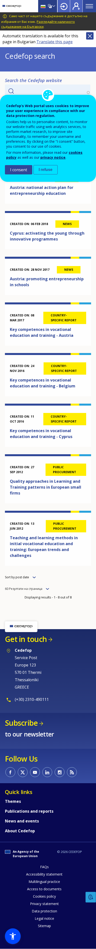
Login (64, 6)
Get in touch (26, 639)
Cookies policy (44, 896)
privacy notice (52, 157)
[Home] (11, 6)
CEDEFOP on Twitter (23, 772)
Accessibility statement (44, 874)
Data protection (44, 911)
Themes (13, 801)
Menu (89, 6)
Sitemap (44, 925)
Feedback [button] (91, 897)
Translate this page (54, 41)
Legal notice (44, 918)
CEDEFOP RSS (72, 772)
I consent (18, 169)
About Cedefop (20, 831)
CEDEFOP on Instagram (59, 772)
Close (90, 36)
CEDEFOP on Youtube (35, 772)
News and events (22, 821)
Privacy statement (44, 903)
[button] (13, 936)
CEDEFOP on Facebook (10, 772)
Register (76, 6)
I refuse (45, 170)
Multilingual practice (44, 881)
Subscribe (21, 723)
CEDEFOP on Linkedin (47, 772)
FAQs (44, 866)
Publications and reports (29, 811)
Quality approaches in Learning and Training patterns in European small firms (45, 487)
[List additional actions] (53, 6)
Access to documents (44, 889)
